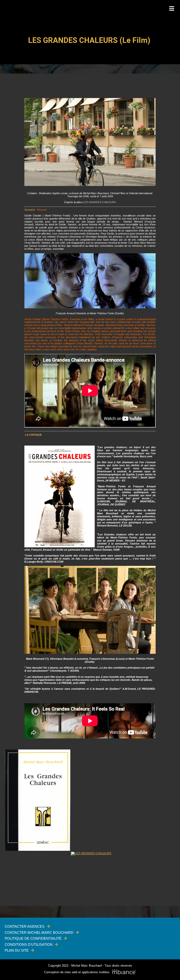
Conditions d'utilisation (28, 944)
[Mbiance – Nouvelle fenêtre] (124, 972)
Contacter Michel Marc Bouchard (39, 933)
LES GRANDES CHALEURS (99, 202)
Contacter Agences (25, 926)
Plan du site (17, 950)
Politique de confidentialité (33, 938)
